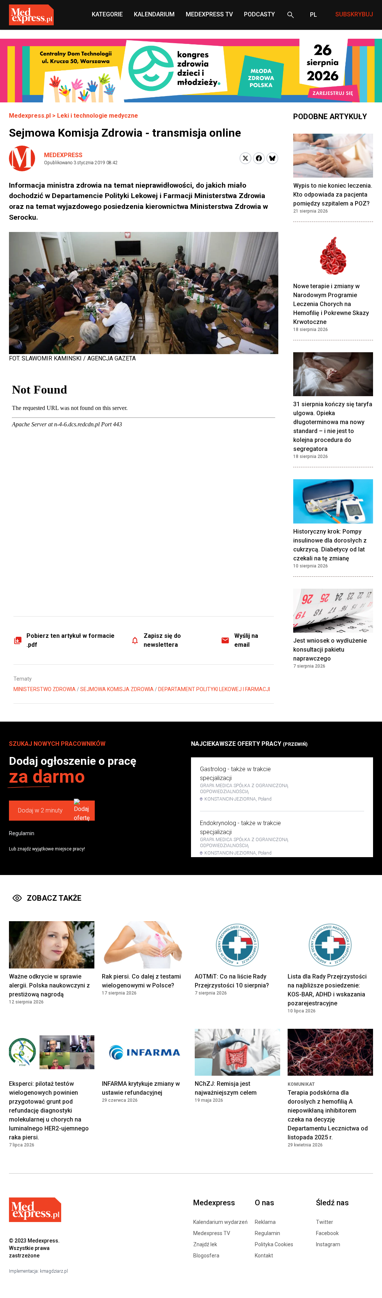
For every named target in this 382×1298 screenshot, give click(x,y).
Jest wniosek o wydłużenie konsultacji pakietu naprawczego (330, 649)
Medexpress (63, 155)
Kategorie (107, 14)
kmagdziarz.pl (54, 1271)
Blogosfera (206, 1256)
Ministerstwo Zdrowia (44, 689)
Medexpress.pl (30, 115)
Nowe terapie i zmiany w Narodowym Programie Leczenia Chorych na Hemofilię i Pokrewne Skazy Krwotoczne (331, 304)
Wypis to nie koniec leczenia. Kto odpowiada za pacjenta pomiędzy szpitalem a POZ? (332, 194)
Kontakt (264, 1256)
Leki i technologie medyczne (97, 115)
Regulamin (21, 833)
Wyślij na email (246, 640)
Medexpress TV (211, 1233)
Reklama (265, 1222)
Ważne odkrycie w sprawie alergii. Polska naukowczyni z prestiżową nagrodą (49, 985)
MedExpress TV (209, 14)
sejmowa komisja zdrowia (117, 689)
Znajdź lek (205, 1244)
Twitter (324, 1222)
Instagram (328, 1244)
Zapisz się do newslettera (162, 640)
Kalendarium (154, 14)
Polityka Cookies (274, 1244)
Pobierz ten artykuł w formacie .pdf (70, 640)
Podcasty (259, 14)
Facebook (327, 1233)
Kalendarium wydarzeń (220, 1222)
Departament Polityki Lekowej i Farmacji (214, 689)
